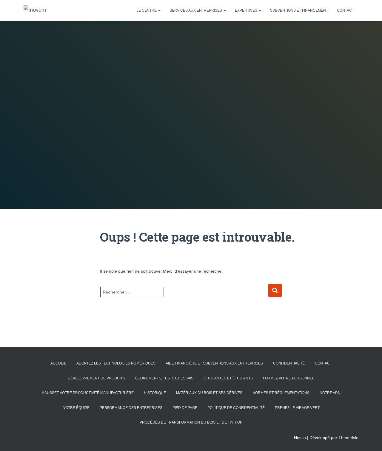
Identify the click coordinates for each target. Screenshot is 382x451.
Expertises (246, 10)
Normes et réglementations (280, 393)
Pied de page (184, 408)
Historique (155, 393)
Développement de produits (96, 378)
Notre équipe (76, 408)
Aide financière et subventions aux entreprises (214, 363)
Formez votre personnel (288, 378)
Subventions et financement (299, 10)
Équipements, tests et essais (164, 378)
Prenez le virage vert (297, 408)
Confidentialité (289, 363)
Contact (345, 10)
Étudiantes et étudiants (228, 378)
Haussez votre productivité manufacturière (88, 393)
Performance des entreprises (131, 408)
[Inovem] (34, 10)
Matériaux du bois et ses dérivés (209, 393)
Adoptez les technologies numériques (115, 363)
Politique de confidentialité (236, 408)
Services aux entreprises (196, 10)
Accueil (58, 363)
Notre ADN (330, 393)
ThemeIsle (348, 437)
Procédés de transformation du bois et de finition (191, 422)
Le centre (147, 10)
